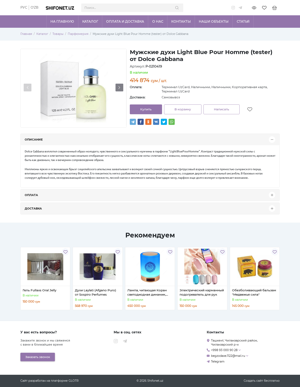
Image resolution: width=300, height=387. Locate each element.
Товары (57, 34)
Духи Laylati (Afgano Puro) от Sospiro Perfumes (95, 292)
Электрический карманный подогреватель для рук (202, 292)
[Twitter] (164, 122)
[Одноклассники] (148, 122)
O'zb (34, 7)
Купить (146, 109)
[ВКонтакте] (156, 122)
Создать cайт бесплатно (262, 381)
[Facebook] (141, 122)
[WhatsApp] (172, 122)
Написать (221, 109)
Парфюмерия (78, 34)
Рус (23, 7)
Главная (26, 34)
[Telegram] (133, 122)
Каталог (42, 34)
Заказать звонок (37, 357)
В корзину (182, 109)
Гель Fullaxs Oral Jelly (39, 290)
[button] (119, 87)
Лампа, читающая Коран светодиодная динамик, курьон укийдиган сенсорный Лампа (147, 292)
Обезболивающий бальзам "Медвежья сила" (254, 292)
